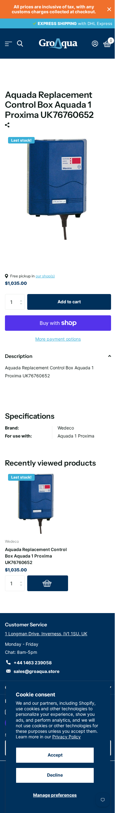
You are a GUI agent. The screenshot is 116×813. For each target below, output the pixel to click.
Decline (55, 775)
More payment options (58, 339)
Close (109, 9)
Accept (55, 754)
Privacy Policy (66, 736)
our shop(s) (45, 276)
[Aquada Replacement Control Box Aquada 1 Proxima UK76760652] (36, 502)
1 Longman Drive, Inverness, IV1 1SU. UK (46, 633)
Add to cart (69, 301)
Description (18, 356)
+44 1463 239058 (33, 662)
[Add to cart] (47, 583)
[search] (20, 44)
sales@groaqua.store (36, 671)
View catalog (8, 43)
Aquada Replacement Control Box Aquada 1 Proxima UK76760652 (36, 556)
